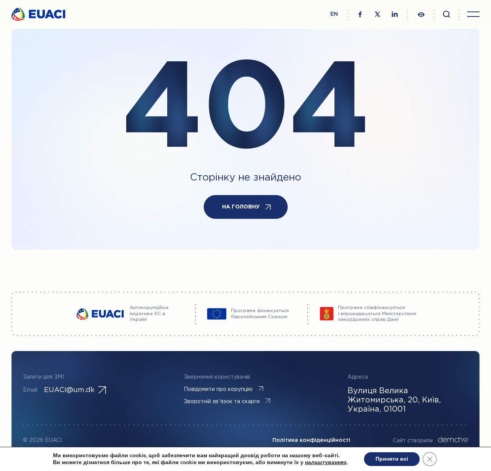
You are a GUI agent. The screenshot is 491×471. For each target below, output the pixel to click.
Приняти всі (392, 459)
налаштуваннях (326, 462)
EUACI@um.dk (69, 390)
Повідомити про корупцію (218, 389)
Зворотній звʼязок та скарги (222, 401)
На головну (241, 207)
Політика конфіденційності (311, 440)
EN (334, 14)
